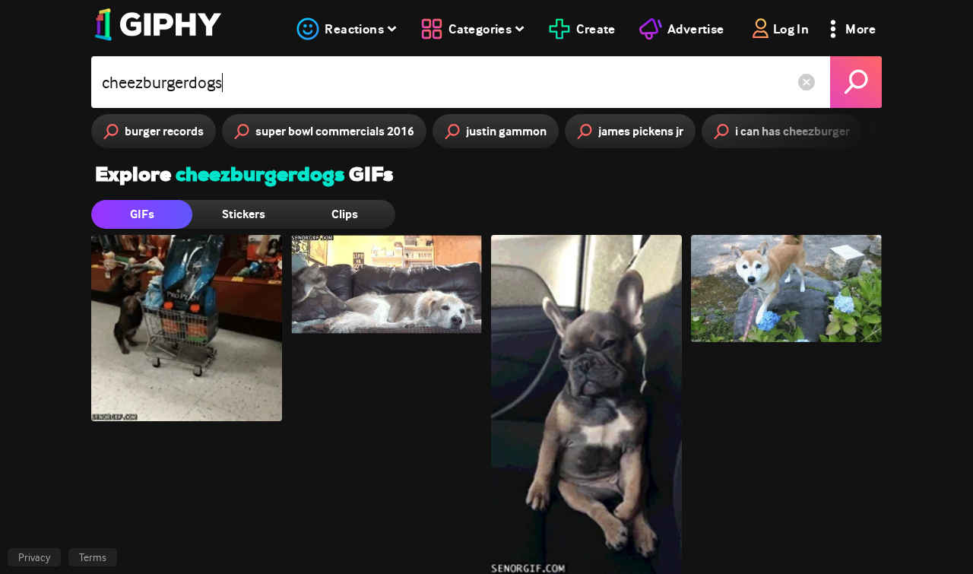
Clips (344, 214)
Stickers (243, 214)
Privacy (34, 557)
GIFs (142, 214)
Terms (92, 557)
